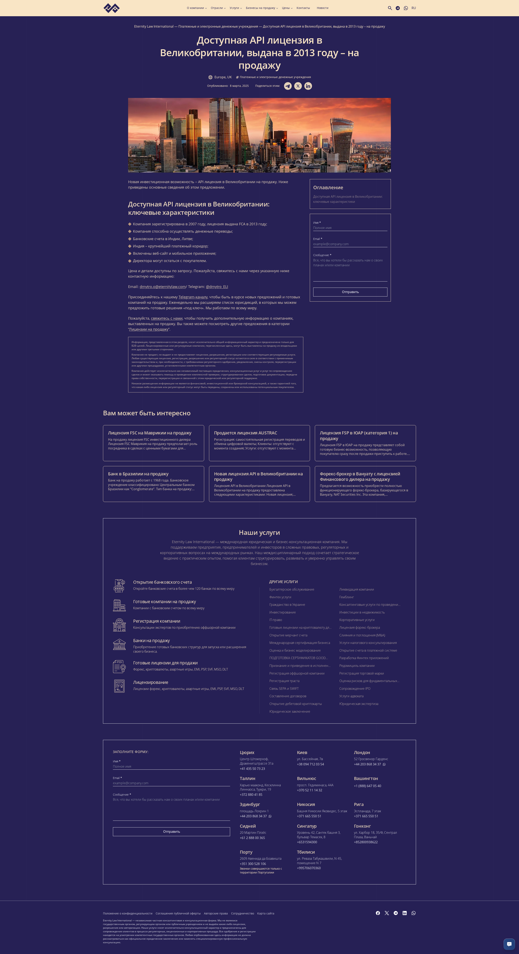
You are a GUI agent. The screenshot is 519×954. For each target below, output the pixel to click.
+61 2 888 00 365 (252, 838)
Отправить (350, 292)
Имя (317, 223)
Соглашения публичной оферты (178, 913)
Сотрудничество (242, 913)
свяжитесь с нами (166, 318)
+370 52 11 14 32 (309, 790)
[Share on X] (298, 86)
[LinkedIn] (404, 913)
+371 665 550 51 (309, 816)
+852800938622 (366, 842)
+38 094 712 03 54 (310, 764)
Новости (322, 8)
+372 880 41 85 (251, 795)
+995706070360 (309, 868)
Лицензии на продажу (148, 329)
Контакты (303, 8)
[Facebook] (377, 913)
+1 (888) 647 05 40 (367, 786)
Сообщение (322, 255)
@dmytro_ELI (217, 286)
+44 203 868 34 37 (367, 764)
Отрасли (217, 8)
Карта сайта (265, 913)
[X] (386, 913)
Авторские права (216, 913)
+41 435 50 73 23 (252, 769)
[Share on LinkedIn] (308, 86)
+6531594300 (307, 842)
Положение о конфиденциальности (127, 913)
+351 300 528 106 (253, 864)
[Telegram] (395, 913)
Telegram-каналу (193, 296)
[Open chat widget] (509, 944)
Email (317, 239)
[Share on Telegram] (288, 86)
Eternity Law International (154, 26)
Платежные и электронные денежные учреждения (218, 26)
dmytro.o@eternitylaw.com (163, 286)
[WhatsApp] (413, 913)
